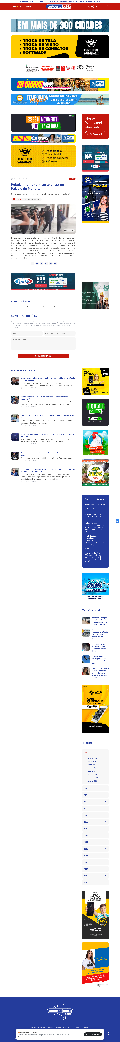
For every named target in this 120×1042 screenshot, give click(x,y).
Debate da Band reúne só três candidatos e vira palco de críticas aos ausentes (47, 435)
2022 (86, 808)
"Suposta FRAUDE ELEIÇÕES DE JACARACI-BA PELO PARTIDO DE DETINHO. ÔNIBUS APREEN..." (94, 544)
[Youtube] (100, 6)
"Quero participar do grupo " (95, 517)
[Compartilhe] (46, 263)
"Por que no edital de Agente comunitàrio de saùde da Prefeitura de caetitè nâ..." (93, 558)
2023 (86, 801)
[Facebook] (92, 6)
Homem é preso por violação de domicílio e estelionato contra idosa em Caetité (100, 621)
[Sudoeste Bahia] (59, 6)
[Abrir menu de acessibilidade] (108, 1033)
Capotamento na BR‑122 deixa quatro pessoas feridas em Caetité (99, 647)
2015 (86, 855)
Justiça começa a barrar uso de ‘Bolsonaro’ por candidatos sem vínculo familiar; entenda (48, 379)
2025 (86, 788)
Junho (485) (91, 765)
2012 (86, 875)
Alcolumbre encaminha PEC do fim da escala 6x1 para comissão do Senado (46, 454)
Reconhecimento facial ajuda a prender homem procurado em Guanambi (100, 659)
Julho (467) (91, 761)
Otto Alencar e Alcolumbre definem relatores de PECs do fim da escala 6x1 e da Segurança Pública (48, 470)
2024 (86, 795)
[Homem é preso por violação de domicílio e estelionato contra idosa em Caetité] (86, 620)
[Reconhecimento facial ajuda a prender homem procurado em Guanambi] (86, 659)
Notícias (41, 1027)
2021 (86, 815)
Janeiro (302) (92, 781)
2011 (86, 882)
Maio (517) (91, 768)
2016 (86, 848)
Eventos (50, 1027)
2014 (86, 862)
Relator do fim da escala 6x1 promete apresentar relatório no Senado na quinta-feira (47, 398)
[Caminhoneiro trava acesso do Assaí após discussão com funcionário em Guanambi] (86, 632)
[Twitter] (96, 6)
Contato (86, 1027)
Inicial (33, 1027)
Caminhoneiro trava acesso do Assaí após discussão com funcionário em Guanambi (100, 634)
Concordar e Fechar (93, 1034)
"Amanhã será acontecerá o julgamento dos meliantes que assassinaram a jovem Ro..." (95, 528)
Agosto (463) (92, 758)
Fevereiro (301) (93, 778)
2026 (86, 752)
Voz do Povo (61, 1027)
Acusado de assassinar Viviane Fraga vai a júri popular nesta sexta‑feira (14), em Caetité (100, 673)
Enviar (90, 509)
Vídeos (70, 1027)
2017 (86, 842)
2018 (86, 835)
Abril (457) (91, 771)
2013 (86, 869)
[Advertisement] (95, 252)
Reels (78, 1027)
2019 (86, 828)
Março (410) (92, 774)
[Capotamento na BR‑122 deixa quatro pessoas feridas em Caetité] (86, 647)
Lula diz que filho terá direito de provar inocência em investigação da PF (47, 416)
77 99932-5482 (96, 133)
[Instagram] (88, 6)
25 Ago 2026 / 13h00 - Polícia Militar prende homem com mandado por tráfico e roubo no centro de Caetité (60, 1)
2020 (86, 822)
